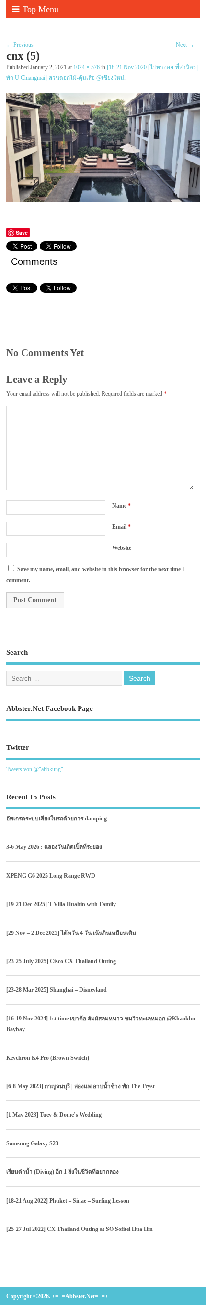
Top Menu (40, 9)
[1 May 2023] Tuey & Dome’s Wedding (54, 1114)
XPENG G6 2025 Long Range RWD (50, 875)
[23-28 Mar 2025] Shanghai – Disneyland (56, 989)
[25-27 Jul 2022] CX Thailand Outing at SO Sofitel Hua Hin (79, 1229)
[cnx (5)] (103, 199)
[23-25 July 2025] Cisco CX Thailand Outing (61, 961)
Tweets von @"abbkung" (34, 769)
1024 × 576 (86, 67)
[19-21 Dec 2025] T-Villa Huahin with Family (61, 904)
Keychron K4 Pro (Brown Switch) (47, 1058)
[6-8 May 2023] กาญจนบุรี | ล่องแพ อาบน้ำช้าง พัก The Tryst (80, 1086)
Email (121, 526)
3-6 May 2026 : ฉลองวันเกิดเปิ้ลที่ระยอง (54, 847)
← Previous (20, 44)
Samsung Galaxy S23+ (34, 1143)
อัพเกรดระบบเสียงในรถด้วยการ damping (56, 818)
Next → (185, 44)
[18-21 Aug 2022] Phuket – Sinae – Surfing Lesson (67, 1200)
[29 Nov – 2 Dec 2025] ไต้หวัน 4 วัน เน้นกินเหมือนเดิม (71, 933)
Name (121, 505)
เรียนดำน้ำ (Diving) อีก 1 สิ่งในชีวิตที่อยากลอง (62, 1171)
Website (121, 548)
